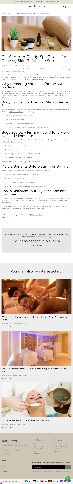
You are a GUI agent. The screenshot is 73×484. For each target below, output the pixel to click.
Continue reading (7, 327)
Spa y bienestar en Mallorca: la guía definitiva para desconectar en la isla (35, 370)
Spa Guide (57, 449)
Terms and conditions (8, 469)
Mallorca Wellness (16, 112)
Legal (3, 466)
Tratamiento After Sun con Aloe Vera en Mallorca (25, 420)
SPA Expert (10, 13)
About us (57, 451)
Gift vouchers (38, 446)
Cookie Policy (6, 471)
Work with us (58, 444)
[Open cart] (68, 7)
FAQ (35, 451)
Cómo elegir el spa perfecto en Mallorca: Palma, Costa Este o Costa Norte (34, 318)
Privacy (4, 464)
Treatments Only (39, 449)
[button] (2, 483)
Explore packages (36, 245)
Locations (37, 444)
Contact (36, 453)
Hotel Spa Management (61, 446)
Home (3, 13)
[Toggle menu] (4, 7)
